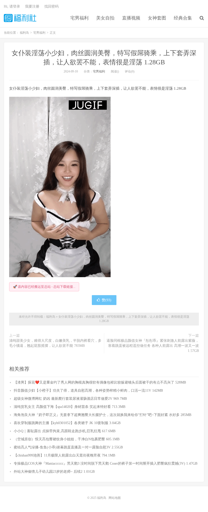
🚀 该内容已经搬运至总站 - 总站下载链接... (44, 287)
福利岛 (20, 18)
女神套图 (157, 18)
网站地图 (115, 498)
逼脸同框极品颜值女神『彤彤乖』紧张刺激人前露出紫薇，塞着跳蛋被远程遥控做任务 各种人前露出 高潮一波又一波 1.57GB (153, 346)
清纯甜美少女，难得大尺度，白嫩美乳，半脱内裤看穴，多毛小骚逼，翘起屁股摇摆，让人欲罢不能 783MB (55, 343)
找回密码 (51, 6)
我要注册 (32, 6)
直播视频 (131, 18)
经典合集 (183, 18)
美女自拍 (105, 18)
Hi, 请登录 (12, 6)
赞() (106, 300)
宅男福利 (79, 18)
